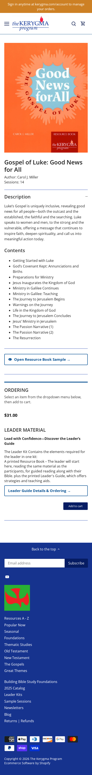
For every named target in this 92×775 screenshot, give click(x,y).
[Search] (73, 24)
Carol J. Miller (27, 177)
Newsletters (14, 707)
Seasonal (11, 631)
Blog (7, 714)
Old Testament (16, 651)
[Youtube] (7, 576)
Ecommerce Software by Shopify (27, 763)
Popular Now (14, 625)
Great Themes (15, 670)
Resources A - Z (16, 618)
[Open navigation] (6, 23)
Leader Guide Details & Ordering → (39, 490)
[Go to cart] (83, 24)
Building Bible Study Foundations (30, 681)
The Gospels (14, 664)
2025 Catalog (14, 688)
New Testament (17, 657)
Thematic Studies (18, 644)
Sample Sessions (17, 701)
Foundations (14, 638)
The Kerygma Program (46, 759)
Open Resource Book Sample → (39, 359)
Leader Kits (13, 694)
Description (17, 196)
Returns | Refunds (19, 721)
